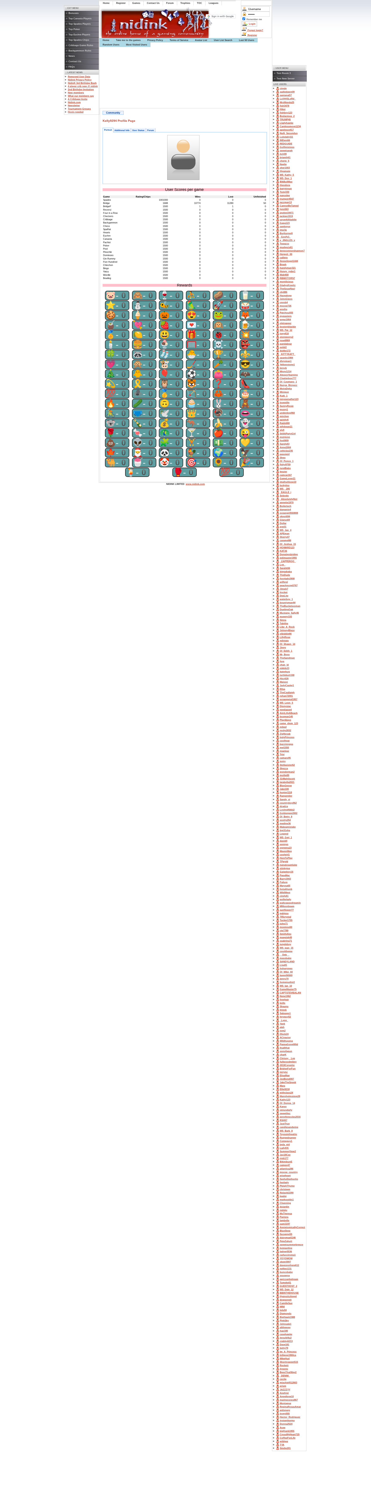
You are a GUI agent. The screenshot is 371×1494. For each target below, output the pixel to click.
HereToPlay (286, 858)
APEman (284, 533)
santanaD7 (286, 95)
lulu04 (283, 1310)
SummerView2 (288, 1151)
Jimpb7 (284, 589)
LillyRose (285, 637)
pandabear (286, 343)
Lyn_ (282, 564)
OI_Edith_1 (286, 651)
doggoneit (286, 1299)
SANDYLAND (287, 961)
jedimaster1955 (288, 557)
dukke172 (285, 350)
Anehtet (284, 1393)
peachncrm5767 (289, 585)
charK (283, 1054)
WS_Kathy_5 (287, 174)
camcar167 (286, 475)
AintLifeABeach (289, 713)
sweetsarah (286, 150)
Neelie (283, 164)
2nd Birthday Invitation (81, 89)
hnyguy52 (285, 1016)
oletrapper (285, 323)
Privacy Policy (155, 40)
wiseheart (285, 1175)
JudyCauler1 (287, 685)
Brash (283, 264)
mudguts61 (286, 247)
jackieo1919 (286, 216)
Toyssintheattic (288, 1134)
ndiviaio (284, 640)
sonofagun (286, 1051)
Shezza (284, 768)
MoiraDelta (286, 388)
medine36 (285, 823)
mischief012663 (288, 1382)
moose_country (289, 1172)
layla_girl (285, 1144)
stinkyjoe (285, 868)
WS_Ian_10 (286, 985)
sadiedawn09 (287, 91)
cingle (283, 88)
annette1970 (286, 502)
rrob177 (284, 1158)
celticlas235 (286, 450)
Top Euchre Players (79, 34)
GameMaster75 (288, 989)
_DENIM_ (285, 1375)
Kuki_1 (283, 395)
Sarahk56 (285, 568)
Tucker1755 (286, 920)
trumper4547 (287, 198)
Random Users (111, 44)
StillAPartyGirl (288, 433)
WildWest (285, 892)
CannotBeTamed (289, 205)
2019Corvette (287, 1065)
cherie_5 (284, 161)
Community (113, 112)
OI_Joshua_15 (288, 544)
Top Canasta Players (79, 18)
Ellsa (282, 689)
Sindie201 (285, 1448)
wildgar (284, 1441)
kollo (282, 1003)
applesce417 (287, 129)
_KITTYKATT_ (287, 354)
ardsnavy (285, 1410)
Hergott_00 (286, 254)
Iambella (284, 1220)
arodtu (283, 309)
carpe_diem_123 (289, 723)
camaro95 (285, 758)
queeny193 (286, 616)
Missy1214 (285, 371)
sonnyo (284, 844)
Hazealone (286, 295)
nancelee (285, 195)
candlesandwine (289, 1127)
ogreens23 (286, 847)
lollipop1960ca (288, 1355)
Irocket (283, 592)
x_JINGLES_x (287, 240)
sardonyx (285, 226)
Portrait (108, 130)
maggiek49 (286, 937)
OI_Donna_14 (287, 1103)
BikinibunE (286, 1161)
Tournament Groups (79, 108)
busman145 (286, 716)
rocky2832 (285, 730)
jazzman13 (286, 202)
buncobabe (286, 1272)
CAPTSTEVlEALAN (290, 992)
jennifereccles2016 (290, 1117)
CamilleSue (286, 1303)
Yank (282, 1023)
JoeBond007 (287, 1079)
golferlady (285, 899)
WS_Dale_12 (286, 1289)
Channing (285, 1203)
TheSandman (287, 658)
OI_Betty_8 (286, 816)
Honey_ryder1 (287, 271)
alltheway (285, 1327)
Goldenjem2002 (288, 813)
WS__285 (285, 488)
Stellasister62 (287, 765)
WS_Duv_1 (286, 178)
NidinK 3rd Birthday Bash (82, 83)
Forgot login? (255, 30)
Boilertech (285, 506)
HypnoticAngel (288, 1296)
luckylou (284, 485)
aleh (282, 1027)
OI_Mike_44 (286, 972)
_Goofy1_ (285, 236)
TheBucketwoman (290, 606)
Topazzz (284, 243)
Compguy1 (286, 1141)
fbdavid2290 (286, 1192)
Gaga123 (285, 223)
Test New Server (286, 78)
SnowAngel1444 (289, 261)
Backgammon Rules (79, 50)
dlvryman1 (286, 361)
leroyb (283, 368)
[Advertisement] (186, 78)
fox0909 (284, 440)
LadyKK (284, 1148)
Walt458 (284, 274)
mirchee (284, 416)
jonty (283, 761)
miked (283, 727)
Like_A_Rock (287, 627)
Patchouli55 (286, 312)
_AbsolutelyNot (288, 499)
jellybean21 (286, 426)
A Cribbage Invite (77, 99)
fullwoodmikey (288, 1061)
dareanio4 (285, 509)
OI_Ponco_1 (286, 461)
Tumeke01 (285, 1282)
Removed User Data (79, 76)
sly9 (282, 430)
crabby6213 (286, 1341)
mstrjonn (285, 437)
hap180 (284, 1331)
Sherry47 (285, 537)
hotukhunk (286, 889)
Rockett (284, 1365)
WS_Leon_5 (286, 702)
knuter (283, 471)
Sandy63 (284, 444)
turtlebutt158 (287, 675)
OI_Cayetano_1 (288, 381)
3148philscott (287, 778)
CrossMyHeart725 (290, 1434)
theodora (285, 185)
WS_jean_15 (286, 948)
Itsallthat (285, 1047)
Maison (284, 682)
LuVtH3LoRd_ (288, 98)
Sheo (283, 457)
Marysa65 (285, 885)
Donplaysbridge (289, 554)
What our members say (81, 96)
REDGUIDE (286, 143)
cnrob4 (284, 302)
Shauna (284, 1006)
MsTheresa (286, 1213)
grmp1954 (285, 319)
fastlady (284, 1182)
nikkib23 (284, 668)
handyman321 (288, 268)
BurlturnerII (286, 233)
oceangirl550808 (289, 513)
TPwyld (284, 861)
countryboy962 (288, 803)
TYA (282, 1444)
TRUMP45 (285, 119)
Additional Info (121, 130)
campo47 (285, 1165)
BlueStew (285, 1230)
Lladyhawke (286, 123)
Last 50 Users (246, 40)
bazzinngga (286, 744)
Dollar (283, 523)
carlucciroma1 (288, 1255)
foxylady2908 (287, 578)
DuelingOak (286, 609)
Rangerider (286, 795)
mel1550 (284, 747)
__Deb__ (284, 954)
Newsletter (74, 105)
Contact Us (74, 61)
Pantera (284, 1217)
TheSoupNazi (287, 288)
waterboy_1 (286, 599)
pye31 (283, 526)
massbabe (285, 958)
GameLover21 (287, 478)
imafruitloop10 (288, 482)
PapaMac (285, 875)
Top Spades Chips (78, 40)
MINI (282, 1306)
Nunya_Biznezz (288, 385)
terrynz (284, 1072)
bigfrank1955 (287, 1431)
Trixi (282, 754)
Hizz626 (284, 678)
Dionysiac (285, 706)
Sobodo (284, 495)
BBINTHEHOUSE (289, 1293)
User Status (138, 130)
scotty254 (285, 820)
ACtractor (285, 1037)
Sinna (283, 620)
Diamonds (285, 1313)
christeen (285, 1189)
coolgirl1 (285, 854)
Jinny (283, 647)
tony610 (284, 333)
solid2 (283, 347)
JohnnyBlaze (287, 630)
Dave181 (284, 1344)
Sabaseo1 (285, 1013)
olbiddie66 (286, 633)
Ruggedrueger (288, 1137)
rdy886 (283, 292)
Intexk (283, 1010)
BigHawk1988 (287, 1317)
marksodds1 (287, 1199)
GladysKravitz (288, 285)
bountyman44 (287, 602)
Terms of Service (179, 40)
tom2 (283, 1030)
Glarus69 (285, 520)
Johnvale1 (285, 1324)
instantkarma (287, 1420)
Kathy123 (285, 1099)
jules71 (284, 923)
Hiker (283, 109)
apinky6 (284, 419)
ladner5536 (286, 1251)
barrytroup (286, 188)
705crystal (285, 916)
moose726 (285, 306)
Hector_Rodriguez (290, 1417)
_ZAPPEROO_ (288, 561)
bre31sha (285, 830)
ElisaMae (285, 1075)
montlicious (286, 281)
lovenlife (284, 402)
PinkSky (284, 1320)
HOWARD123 (287, 547)
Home (106, 40)
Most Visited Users (136, 44)
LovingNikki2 (287, 809)
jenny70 (284, 978)
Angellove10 (287, 1396)
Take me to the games (128, 40)
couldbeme (286, 951)
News (71, 56)
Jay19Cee (285, 1154)
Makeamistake (288, 827)
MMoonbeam (287, 906)
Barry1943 (285, 878)
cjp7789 (284, 930)
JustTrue (285, 1123)
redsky (283, 1210)
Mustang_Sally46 (289, 613)
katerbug (285, 671)
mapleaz (284, 751)
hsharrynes (286, 968)
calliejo (284, 257)
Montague (285, 1403)
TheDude (285, 575)
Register (252, 35)
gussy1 (284, 409)
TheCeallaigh (287, 692)
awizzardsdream (289, 1279)
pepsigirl (285, 454)
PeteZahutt (286, 1241)
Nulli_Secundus (289, 133)
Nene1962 (285, 996)
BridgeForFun (288, 1068)
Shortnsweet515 (289, 1362)
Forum (150, 130)
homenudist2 (287, 982)
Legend (284, 833)
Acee (282, 1427)
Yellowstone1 (287, 364)
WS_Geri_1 (286, 837)
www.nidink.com (195, 484)
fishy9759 (285, 464)
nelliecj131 (286, 1268)
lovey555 (285, 1413)
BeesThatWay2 (288, 1372)
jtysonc (284, 1368)
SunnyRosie (286, 406)
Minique (284, 392)
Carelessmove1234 (290, 126)
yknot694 (285, 516)
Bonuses (73, 13)
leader (283, 1196)
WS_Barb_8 (286, 1130)
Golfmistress (287, 147)
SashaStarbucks (289, 1179)
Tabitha (284, 623)
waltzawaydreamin (290, 903)
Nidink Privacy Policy (79, 79)
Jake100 (284, 789)
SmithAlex (285, 934)
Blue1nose (286, 785)
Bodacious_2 (287, 116)
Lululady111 (286, 137)
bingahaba (286, 571)
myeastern (286, 316)
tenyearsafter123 (289, 399)
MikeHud (285, 1358)
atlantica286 (286, 1168)
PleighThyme (287, 1186)
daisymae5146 (288, 1237)
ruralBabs (285, 468)
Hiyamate (285, 171)
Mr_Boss (285, 654)
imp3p (283, 230)
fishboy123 (286, 112)
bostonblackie (288, 326)
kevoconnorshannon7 (292, 250)
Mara (282, 1085)
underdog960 (287, 413)
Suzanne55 (286, 1234)
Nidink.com (74, 102)
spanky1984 (286, 357)
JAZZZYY (285, 1389)
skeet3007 (285, 1261)
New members (76, 92)
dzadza (284, 806)
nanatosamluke (288, 865)
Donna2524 (286, 1424)
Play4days (285, 720)
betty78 (284, 1348)
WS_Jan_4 (285, 530)
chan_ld (284, 664)
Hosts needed (76, 112)
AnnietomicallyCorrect (292, 1227)
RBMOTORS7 (287, 278)
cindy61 (284, 896)
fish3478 (284, 105)
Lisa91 (283, 965)
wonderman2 (287, 771)
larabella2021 (287, 782)
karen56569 (286, 975)
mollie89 (284, 775)
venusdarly (286, 1110)
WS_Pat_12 (286, 330)
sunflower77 (287, 910)
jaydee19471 (286, 212)
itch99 (283, 154)
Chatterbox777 (288, 378)
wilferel (284, 582)
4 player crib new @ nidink (83, 86)
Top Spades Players (79, 24)
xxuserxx (285, 1275)
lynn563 (284, 209)
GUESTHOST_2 (288, 1286)
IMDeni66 (285, 140)
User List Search (223, 40)
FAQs (71, 66)
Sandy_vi (285, 799)
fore (282, 661)
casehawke (286, 1334)
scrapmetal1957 (288, 699)
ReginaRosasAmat (290, 1406)
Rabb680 (285, 423)
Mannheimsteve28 (290, 1096)
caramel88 (285, 540)
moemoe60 (286, 927)
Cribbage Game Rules (80, 45)
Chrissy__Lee (287, 1058)
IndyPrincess (287, 737)
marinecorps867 (289, 1400)
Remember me (254, 19)
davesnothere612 (289, 1265)
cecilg (283, 1379)
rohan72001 (286, 696)
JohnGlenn (286, 299)
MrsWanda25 (287, 102)
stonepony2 (286, 337)
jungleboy (285, 944)
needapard (286, 709)
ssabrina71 (286, 940)
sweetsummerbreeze (291, 1244)
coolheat (285, 740)
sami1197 (285, 1224)
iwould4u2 (286, 1337)
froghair (284, 999)
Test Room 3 (284, 73)
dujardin (284, 1206)
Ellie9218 (285, 1089)
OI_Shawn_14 (287, 644)
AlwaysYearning (289, 375)
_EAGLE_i (285, 492)
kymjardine (286, 1248)
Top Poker (74, 29)
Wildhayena (286, 1041)
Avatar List (201, 40)
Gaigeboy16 (286, 871)
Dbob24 (284, 1034)
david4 (283, 841)
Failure (283, 882)
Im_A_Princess (288, 1351)
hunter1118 (286, 792)
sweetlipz (285, 1113)
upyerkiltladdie (288, 219)
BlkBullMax (286, 181)
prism (283, 1386)
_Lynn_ (284, 1020)
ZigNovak (285, 734)
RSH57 (283, 1120)
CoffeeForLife (287, 1438)
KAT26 (283, 551)
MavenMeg (286, 851)
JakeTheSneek (288, 1082)
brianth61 (285, 157)
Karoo (283, 1106)
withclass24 (286, 1092)
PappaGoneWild (289, 1044)
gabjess (284, 913)
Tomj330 (284, 192)
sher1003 (285, 167)
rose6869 (285, 340)
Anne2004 (285, 447)
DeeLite (284, 595)
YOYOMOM (286, 1258)
